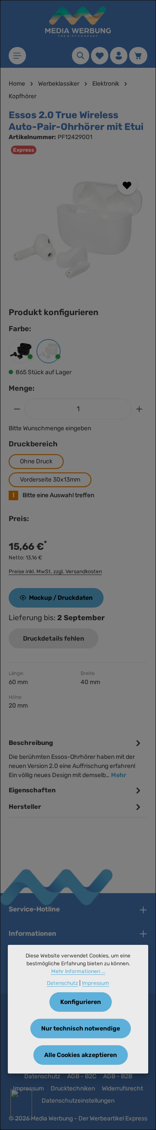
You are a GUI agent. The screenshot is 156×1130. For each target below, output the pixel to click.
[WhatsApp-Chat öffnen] (21, 1104)
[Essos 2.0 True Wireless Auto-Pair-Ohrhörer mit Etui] (78, 230)
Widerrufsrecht (122, 1088)
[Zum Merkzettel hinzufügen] (127, 185)
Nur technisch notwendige (80, 1028)
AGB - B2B (117, 1076)
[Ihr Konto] (118, 55)
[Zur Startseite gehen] (78, 22)
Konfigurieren (80, 1002)
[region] (78, 230)
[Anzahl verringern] (17, 409)
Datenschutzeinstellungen (78, 1100)
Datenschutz (42, 1076)
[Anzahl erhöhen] (139, 409)
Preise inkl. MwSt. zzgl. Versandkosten (55, 571)
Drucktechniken (73, 1088)
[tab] (76, 758)
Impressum (95, 983)
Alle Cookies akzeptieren (80, 1055)
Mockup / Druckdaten (61, 598)
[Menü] (17, 55)
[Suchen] (80, 55)
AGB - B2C (81, 1076)
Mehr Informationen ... (78, 971)
